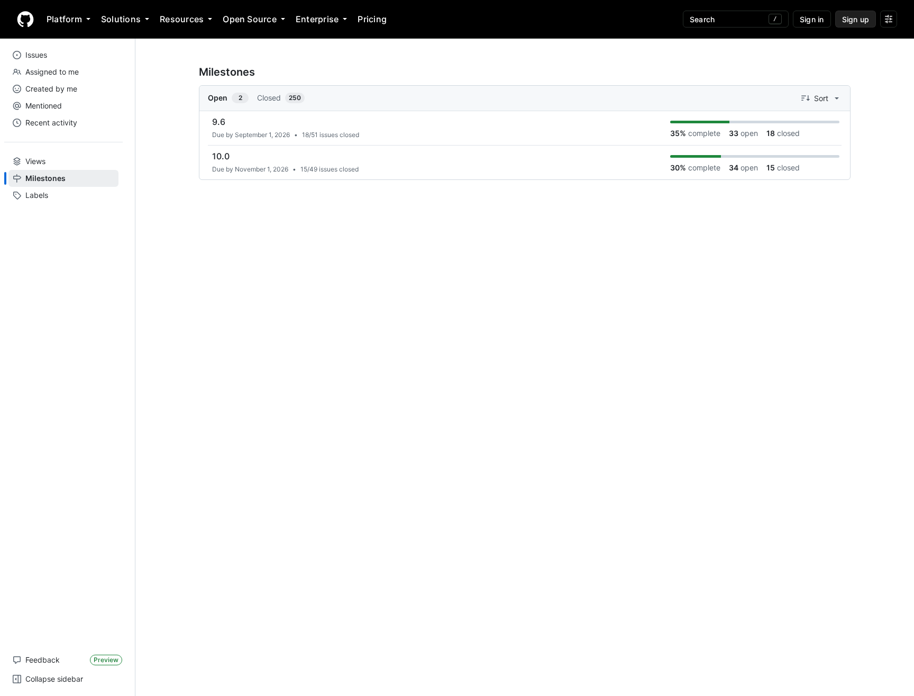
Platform (64, 19)
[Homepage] (25, 19)
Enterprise (317, 19)
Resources (182, 19)
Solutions (121, 19)
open (743, 133)
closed (783, 133)
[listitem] (525, 128)
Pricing (372, 19)
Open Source (250, 19)
